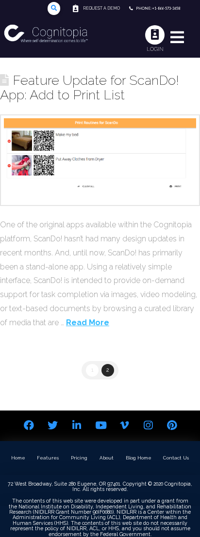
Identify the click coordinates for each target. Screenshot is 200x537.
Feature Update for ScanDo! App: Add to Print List (89, 87)
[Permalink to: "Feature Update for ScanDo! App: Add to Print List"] (100, 160)
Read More (87, 322)
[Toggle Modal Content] (54, 8)
